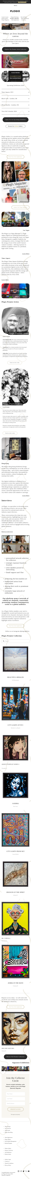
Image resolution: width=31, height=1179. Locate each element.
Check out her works (10, 433)
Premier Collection (9, 1150)
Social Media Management (10, 1141)
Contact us (23, 19)
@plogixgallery (24, 631)
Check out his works (14, 362)
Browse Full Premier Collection (15, 1056)
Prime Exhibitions (25, 18)
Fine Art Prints (24, 17)
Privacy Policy (8, 1165)
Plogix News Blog (9, 1132)
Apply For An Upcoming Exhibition (15, 119)
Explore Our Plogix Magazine (20, 207)
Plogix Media (8, 1139)
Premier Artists (5, 18)
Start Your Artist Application (15, 156)
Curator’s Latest (5, 17)
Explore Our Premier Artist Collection (15, 49)
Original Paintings (15, 17)
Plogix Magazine (5, 19)
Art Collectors (8, 1128)
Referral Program (8, 1143)
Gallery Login (8, 1159)
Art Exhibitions (8, 1152)
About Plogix (8, 1126)
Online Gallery (8, 1148)
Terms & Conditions (9, 1163)
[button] (3, 61)
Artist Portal (7, 1130)
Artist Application (22, 2)
